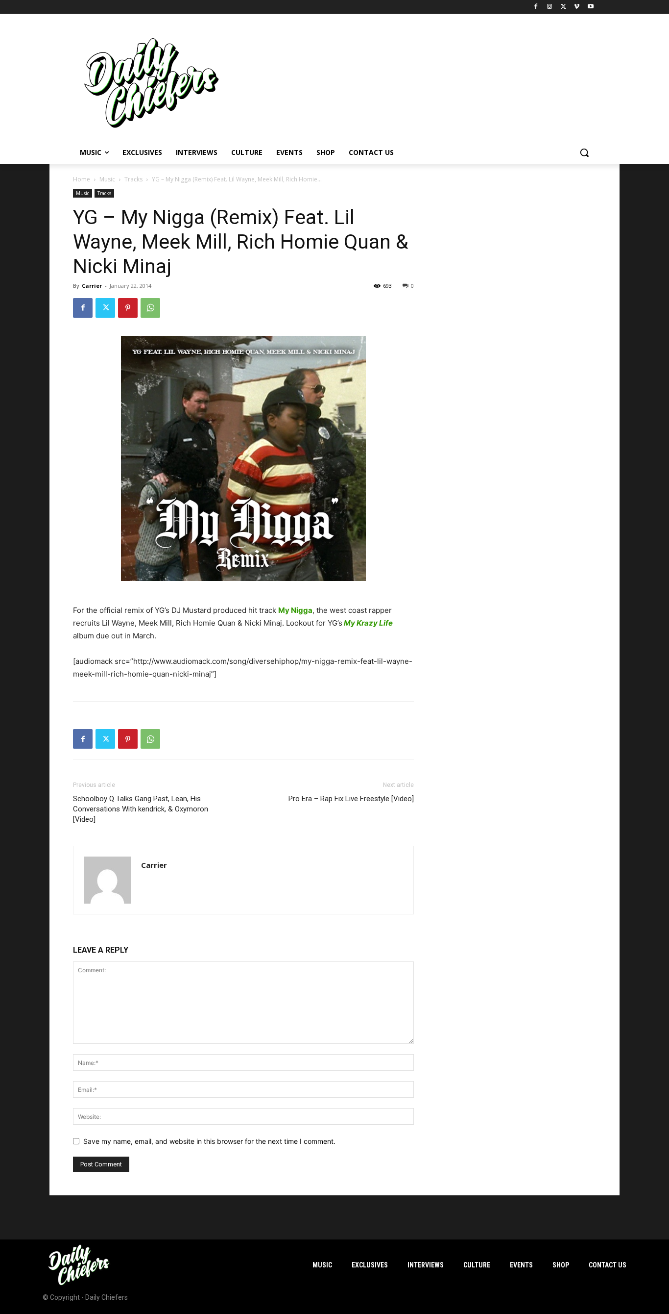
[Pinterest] (128, 308)
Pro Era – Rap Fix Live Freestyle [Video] (351, 798)
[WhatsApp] (150, 308)
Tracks (133, 179)
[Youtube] (590, 7)
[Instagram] (549, 7)
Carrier (92, 285)
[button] (584, 152)
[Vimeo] (576, 7)
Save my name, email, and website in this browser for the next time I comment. (209, 1141)
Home (81, 179)
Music (107, 179)
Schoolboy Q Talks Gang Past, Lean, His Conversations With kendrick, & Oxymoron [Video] (140, 809)
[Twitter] (563, 7)
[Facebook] (536, 7)
